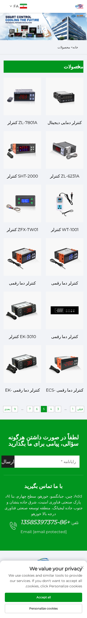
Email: (44, 531)
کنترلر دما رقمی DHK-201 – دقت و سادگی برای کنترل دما (64, 284)
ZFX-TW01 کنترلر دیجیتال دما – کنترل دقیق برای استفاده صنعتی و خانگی (22, 230)
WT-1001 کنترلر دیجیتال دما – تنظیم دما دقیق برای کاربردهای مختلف (65, 230)
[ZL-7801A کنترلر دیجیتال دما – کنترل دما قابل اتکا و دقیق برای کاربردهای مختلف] (22, 96)
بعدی (7, 409)
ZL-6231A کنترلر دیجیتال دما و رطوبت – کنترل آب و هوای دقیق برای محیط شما (65, 177)
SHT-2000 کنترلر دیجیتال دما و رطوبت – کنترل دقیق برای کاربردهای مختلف (22, 177)
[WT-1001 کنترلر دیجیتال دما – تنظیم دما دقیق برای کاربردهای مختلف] (64, 203)
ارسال (7, 462)
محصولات (64, 47)
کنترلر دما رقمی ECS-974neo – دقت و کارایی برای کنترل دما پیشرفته (64, 391)
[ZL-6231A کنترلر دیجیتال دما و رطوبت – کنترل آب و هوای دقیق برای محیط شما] (64, 150)
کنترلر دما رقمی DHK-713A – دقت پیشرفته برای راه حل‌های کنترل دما (65, 337)
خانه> (74, 47)
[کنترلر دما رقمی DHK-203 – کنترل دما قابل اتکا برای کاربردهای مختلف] (22, 257)
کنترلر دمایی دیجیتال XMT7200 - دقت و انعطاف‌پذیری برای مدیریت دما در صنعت (65, 123)
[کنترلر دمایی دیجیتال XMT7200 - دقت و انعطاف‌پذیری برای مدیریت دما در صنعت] (64, 96)
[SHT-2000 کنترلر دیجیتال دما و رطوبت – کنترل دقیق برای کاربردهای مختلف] (22, 150)
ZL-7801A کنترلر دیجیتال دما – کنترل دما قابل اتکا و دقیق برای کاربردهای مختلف (22, 123)
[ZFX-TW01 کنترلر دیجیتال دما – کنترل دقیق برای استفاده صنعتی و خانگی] (22, 203)
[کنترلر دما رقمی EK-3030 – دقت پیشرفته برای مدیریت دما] (22, 364)
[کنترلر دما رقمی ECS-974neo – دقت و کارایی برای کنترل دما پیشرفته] (64, 364)
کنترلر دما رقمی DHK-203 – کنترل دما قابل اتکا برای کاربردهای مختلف (22, 284)
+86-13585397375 (45, 522)
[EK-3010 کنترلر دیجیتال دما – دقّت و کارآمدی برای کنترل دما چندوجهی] (22, 310)
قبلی (80, 409)
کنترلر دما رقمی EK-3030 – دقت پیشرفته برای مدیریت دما (22, 391)
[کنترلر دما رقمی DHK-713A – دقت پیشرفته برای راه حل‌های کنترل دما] (64, 310)
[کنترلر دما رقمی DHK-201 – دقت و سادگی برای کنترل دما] (64, 257)
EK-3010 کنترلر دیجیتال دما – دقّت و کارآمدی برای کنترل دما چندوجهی (22, 337)
